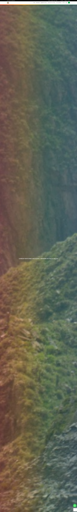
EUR (54, 0)
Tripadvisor (69, 3)
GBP (56, 0)
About (34, 2)
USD (52, 0)
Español (69, 0)
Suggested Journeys (44, 2)
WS (74, 505)
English (65, 0)
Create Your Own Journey (51, 2)
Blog (66, 2)
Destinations (38, 2)
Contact (63, 2)
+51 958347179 (13, 0)
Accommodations (58, 2)
